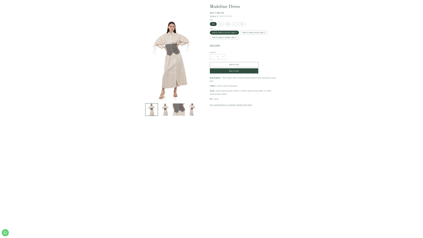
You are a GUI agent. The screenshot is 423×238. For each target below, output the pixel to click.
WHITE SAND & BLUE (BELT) (254, 32)
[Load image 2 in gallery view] (165, 109)
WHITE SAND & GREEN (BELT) (224, 37)
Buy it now (234, 71)
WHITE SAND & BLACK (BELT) (224, 32)
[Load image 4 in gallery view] (192, 109)
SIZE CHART (215, 45)
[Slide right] (201, 109)
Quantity (213, 52)
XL (242, 24)
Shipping (213, 16)
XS (213, 24)
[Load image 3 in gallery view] (179, 109)
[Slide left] (142, 109)
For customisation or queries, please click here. (231, 105)
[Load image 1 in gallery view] (151, 109)
